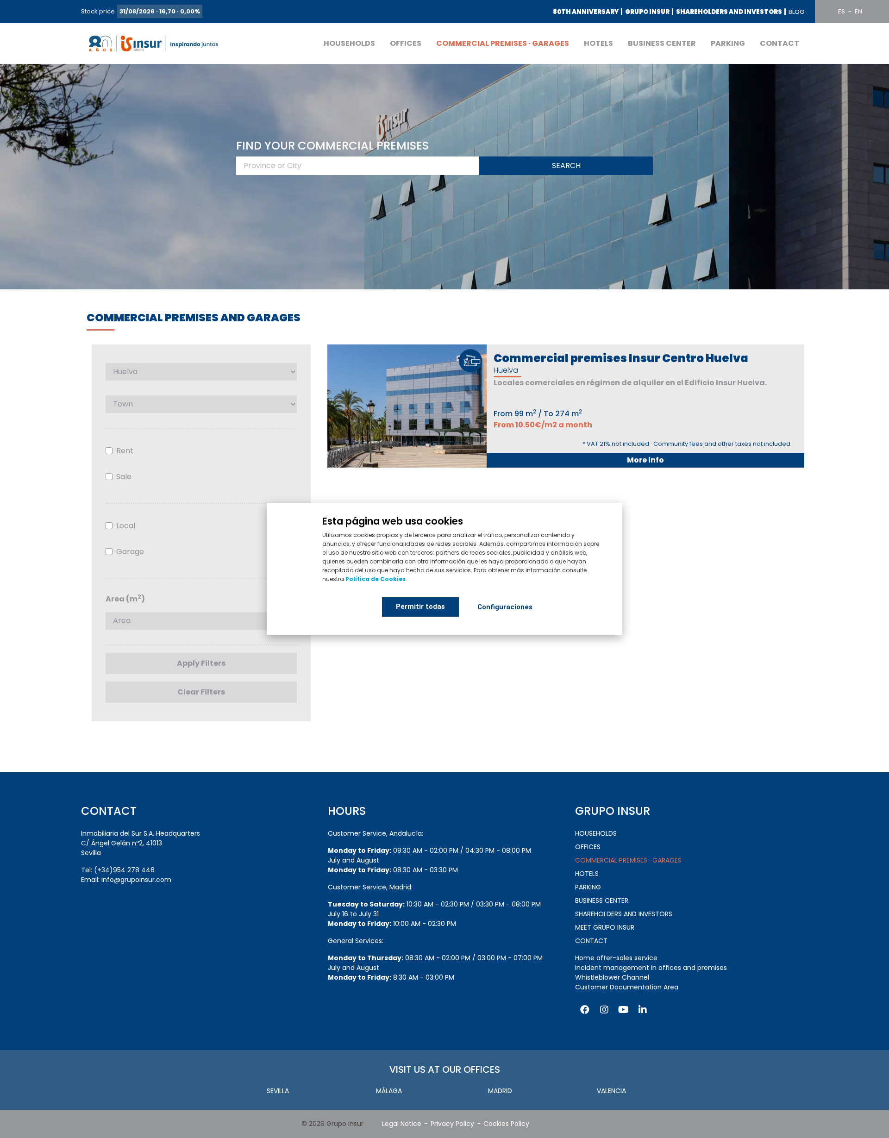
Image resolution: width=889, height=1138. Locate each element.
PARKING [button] (728, 43)
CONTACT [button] (779, 43)
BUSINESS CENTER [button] (662, 43)
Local (125, 525)
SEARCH (566, 165)
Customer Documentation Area (626, 987)
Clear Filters (201, 692)
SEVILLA (278, 1090)
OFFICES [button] (405, 43)
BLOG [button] (796, 11)
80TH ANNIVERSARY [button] (586, 11)
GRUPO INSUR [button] (647, 11)
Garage (130, 551)
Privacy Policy (452, 1123)
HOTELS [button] (598, 43)
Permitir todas (420, 606)
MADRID (500, 1090)
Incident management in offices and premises (651, 967)
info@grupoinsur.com (136, 879)
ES (841, 11)
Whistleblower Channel (612, 977)
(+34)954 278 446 (124, 870)
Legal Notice (401, 1123)
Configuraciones (504, 607)
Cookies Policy (506, 1123)
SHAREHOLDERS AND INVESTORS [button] (729, 11)
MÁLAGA (389, 1090)
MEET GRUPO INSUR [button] (604, 927)
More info (645, 460)
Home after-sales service (616, 958)
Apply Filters (201, 663)
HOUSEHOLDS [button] (349, 43)
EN (858, 11)
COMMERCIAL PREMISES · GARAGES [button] (502, 43)
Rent (124, 450)
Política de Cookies (375, 579)
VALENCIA (611, 1090)
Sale (123, 476)
